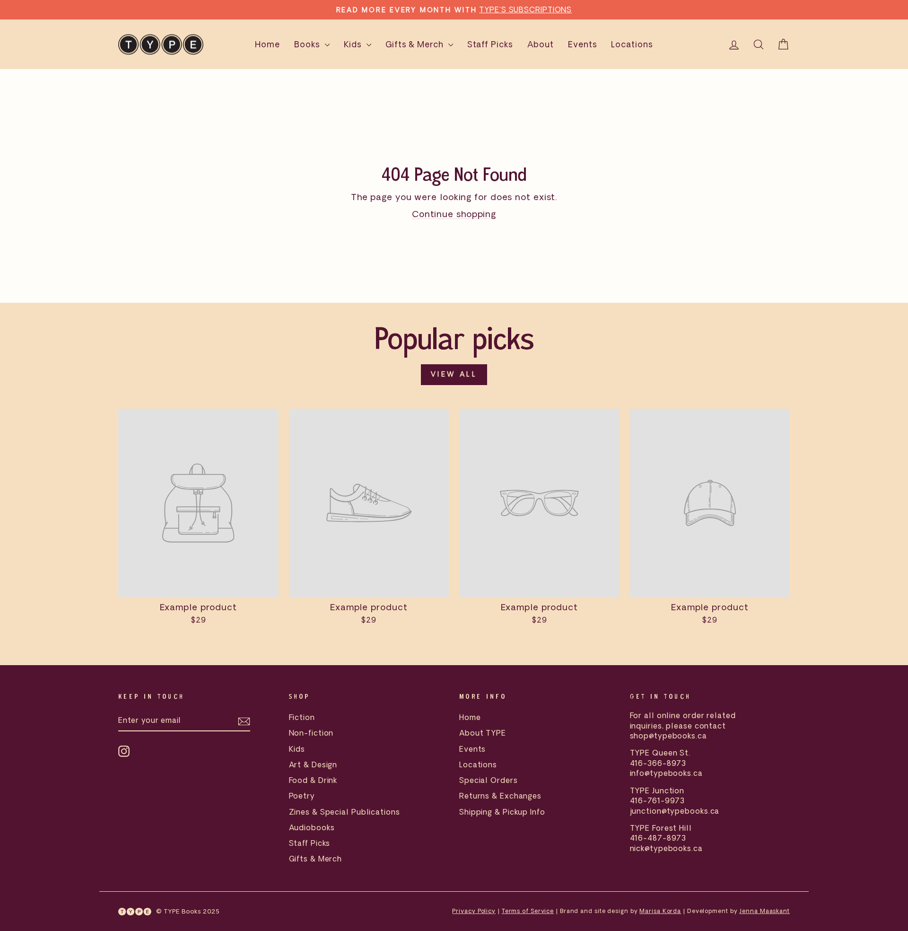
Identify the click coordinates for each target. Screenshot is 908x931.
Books (308, 44)
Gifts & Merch (415, 44)
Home (267, 44)
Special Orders (488, 780)
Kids (354, 44)
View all (454, 374)
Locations (632, 44)
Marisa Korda (660, 911)
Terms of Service (528, 911)
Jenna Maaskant (764, 911)
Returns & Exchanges (500, 795)
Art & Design (313, 764)
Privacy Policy (474, 911)
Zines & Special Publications (344, 812)
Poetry (302, 795)
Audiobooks (312, 827)
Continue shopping (454, 214)
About (540, 44)
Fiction (302, 717)
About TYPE (482, 733)
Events (582, 44)
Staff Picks (490, 44)
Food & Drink (313, 780)
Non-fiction (311, 733)
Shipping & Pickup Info (502, 812)
